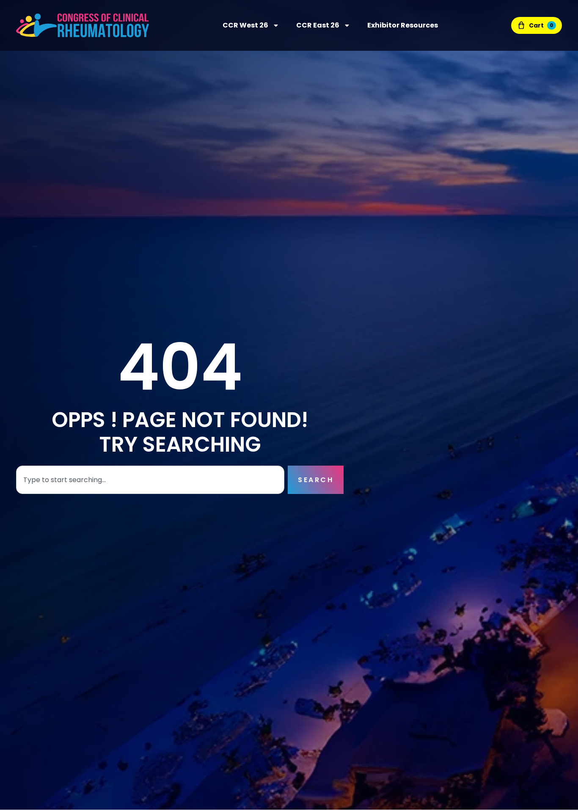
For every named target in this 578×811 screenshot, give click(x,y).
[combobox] (150, 480)
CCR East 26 (317, 25)
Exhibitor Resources (402, 25)
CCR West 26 (245, 25)
